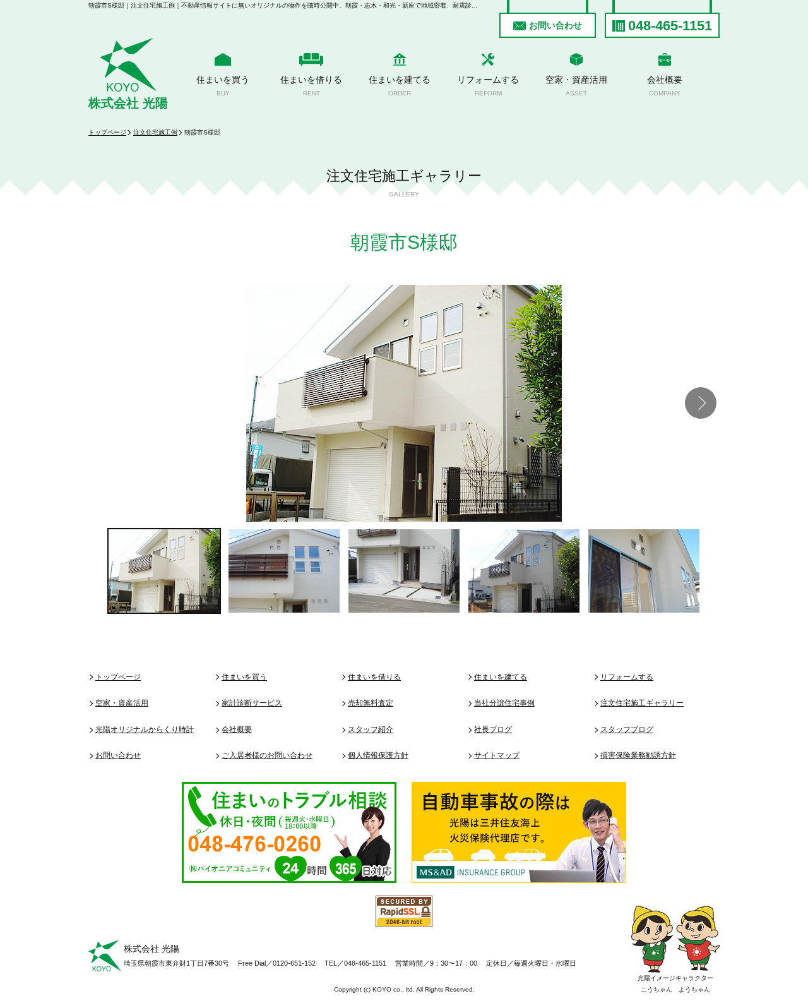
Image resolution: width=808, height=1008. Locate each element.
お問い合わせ (555, 25)
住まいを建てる (400, 86)
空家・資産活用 (576, 86)
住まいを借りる (311, 86)
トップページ (107, 132)
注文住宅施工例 (155, 132)
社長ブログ (493, 729)
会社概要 (664, 86)
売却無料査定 (370, 703)
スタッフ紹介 (370, 729)
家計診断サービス (252, 703)
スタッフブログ (626, 729)
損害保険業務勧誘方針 (638, 755)
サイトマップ (497, 755)
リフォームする (488, 86)
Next (700, 403)
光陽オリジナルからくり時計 (144, 729)
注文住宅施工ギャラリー (642, 703)
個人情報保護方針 (378, 755)
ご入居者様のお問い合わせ (267, 755)
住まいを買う (222, 86)
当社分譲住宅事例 (504, 703)
